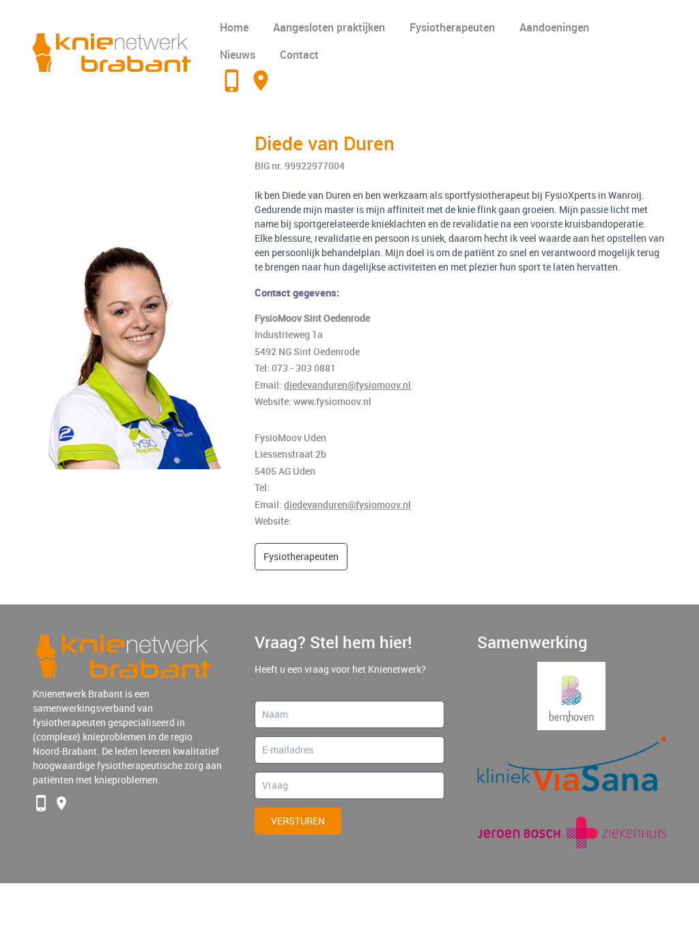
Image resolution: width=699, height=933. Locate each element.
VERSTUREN (298, 820)
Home (234, 27)
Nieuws (237, 54)
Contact (299, 54)
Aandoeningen (554, 27)
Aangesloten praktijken (329, 27)
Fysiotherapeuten (452, 27)
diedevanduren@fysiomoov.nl (347, 384)
